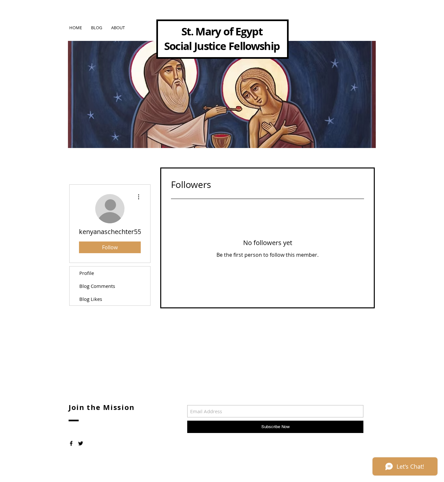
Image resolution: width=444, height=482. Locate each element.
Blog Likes (90, 299)
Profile (86, 273)
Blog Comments (97, 286)
